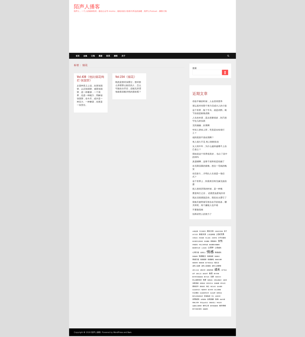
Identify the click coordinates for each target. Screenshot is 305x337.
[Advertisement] (152, 35)
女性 (220, 240)
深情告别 (202, 283)
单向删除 (206, 241)
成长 (217, 269)
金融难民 (205, 309)
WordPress (118, 332)
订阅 (93, 56)
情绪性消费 (218, 259)
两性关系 (210, 231)
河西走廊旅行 (218, 280)
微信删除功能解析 (214, 244)
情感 (210, 252)
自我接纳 (203, 299)
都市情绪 (222, 306)
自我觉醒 (210, 299)
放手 (193, 273)
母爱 (204, 280)
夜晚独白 (214, 241)
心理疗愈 (195, 252)
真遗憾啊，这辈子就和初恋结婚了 (208, 161)
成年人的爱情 (216, 266)
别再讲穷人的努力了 (202, 214)
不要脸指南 (197, 209)
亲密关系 (202, 234)
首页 (78, 56)
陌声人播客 (87, 6)
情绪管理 (195, 263)
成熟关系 (202, 270)
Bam (129, 332)
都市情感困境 (214, 306)
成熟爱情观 (210, 270)
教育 (211, 273)
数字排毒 (216, 273)
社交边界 (212, 293)
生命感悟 (219, 286)
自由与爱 (222, 299)
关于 (123, 56)
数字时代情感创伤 (197, 277)
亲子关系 (195, 234)
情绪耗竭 (201, 263)
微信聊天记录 (196, 248)
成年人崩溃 (196, 266)
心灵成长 (204, 248)
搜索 (194, 68)
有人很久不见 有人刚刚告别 (205, 142)
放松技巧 (205, 273)
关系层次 (195, 238)
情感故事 (195, 256)
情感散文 (202, 256)
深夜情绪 (195, 283)
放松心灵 (198, 273)
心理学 (211, 247)
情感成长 (218, 252)
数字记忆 (206, 277)
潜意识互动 (209, 283)
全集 (85, 56)
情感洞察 (210, 256)
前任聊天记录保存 (197, 241)
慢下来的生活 (209, 263)
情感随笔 (211, 259)
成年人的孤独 (206, 266)
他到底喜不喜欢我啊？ (203, 137)
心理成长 (218, 248)
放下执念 (224, 270)
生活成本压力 (196, 290)
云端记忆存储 (219, 231)
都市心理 (206, 306)
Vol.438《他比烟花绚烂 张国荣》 (90, 78)
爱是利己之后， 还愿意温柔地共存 (208, 193)
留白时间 (210, 290)
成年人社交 (195, 270)
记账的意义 (212, 302)
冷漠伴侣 (214, 238)
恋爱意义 (203, 252)
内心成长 (208, 238)
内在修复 (201, 238)
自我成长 (196, 299)
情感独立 (217, 256)
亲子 (225, 231)
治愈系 (225, 280)
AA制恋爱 (195, 231)
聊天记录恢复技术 (197, 296)
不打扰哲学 (202, 231)
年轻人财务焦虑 (203, 244)
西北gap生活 (204, 302)
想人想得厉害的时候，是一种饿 (207, 189)
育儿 (212, 296)
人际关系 (220, 234)
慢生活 (216, 263)
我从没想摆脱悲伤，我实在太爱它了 (209, 197)
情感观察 (203, 259)
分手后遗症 (222, 238)
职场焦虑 (207, 296)
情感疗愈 (195, 259)
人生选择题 (211, 234)
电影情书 (204, 290)
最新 (100, 56)
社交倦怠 (195, 293)
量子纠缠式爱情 (197, 309)
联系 (108, 56)
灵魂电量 (216, 283)
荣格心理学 (195, 302)
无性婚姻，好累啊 (201, 125)
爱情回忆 (202, 286)
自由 (217, 299)
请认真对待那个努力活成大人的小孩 (209, 105)
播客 (116, 56)
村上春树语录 (197, 280)
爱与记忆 (223, 283)
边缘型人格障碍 (197, 306)
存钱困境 (195, 244)
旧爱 (212, 277)
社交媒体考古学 (204, 293)
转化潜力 (219, 302)
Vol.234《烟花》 (126, 77)
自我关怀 (218, 296)
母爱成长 (210, 280)
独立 (207, 286)
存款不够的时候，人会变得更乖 (207, 101)
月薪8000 (218, 277)
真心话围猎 (217, 290)
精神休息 (219, 293)
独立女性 (213, 286)
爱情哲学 (195, 286)
